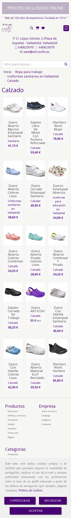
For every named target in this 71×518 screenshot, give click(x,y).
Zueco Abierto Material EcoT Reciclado (37, 371)
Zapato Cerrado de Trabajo (14, 312)
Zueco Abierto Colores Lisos (13, 191)
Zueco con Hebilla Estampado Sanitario (61, 314)
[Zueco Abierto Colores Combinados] (14, 235)
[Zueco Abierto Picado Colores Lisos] (37, 235)
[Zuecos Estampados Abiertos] (59, 170)
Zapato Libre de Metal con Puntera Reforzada (37, 132)
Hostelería (13, 420)
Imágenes (46, 420)
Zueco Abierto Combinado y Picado (61, 258)
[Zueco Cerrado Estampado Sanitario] (37, 170)
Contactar (46, 424)
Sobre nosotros (49, 411)
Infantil (11, 424)
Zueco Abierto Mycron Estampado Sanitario (16, 129)
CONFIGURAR (20, 500)
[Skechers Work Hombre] (59, 348)
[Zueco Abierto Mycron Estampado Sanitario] (14, 107)
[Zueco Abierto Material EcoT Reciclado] (37, 348)
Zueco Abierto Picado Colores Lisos (36, 258)
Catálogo (46, 415)
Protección (13, 433)
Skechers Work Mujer (59, 125)
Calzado (35, 148)
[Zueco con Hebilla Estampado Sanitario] (59, 292)
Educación (13, 411)
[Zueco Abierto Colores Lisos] (14, 170)
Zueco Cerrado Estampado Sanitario (38, 191)
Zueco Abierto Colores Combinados (17, 256)
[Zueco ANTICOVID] (37, 292)
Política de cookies (30, 490)
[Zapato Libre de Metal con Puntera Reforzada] (37, 107)
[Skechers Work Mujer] (59, 107)
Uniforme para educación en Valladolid (59, 205)
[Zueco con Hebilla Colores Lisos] (14, 348)
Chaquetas (13, 454)
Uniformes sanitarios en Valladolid (14, 207)
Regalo (11, 437)
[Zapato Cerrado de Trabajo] (14, 292)
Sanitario (13, 141)
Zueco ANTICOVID (38, 309)
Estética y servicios (17, 415)
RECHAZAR (52, 500)
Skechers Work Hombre (59, 367)
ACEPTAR (36, 510)
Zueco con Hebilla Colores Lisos (13, 371)
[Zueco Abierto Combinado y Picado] (59, 235)
